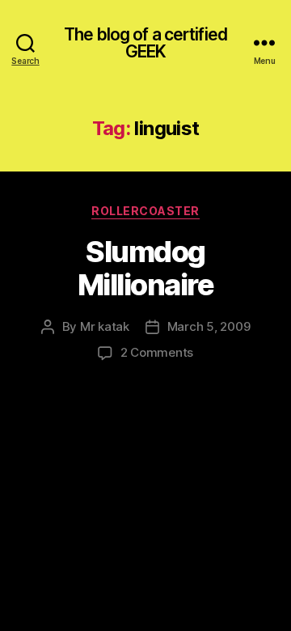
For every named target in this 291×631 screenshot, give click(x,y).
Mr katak (104, 326)
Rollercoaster (145, 211)
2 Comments (156, 352)
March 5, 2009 (209, 326)
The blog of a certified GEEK (145, 43)
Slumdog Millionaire (146, 268)
